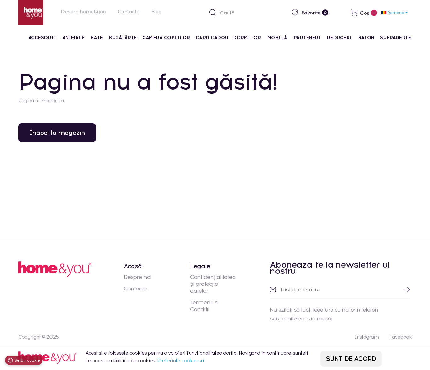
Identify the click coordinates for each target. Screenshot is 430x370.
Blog (156, 11)
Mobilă (277, 38)
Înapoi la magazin (57, 132)
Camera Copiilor (166, 38)
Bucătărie (123, 38)
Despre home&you (83, 11)
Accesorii (42, 38)
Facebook (400, 337)
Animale (73, 38)
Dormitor (247, 38)
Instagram (366, 337)
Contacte (128, 11)
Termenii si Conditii (204, 306)
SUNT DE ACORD (351, 358)
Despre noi (137, 276)
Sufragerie (395, 38)
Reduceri (339, 38)
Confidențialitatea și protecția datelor (213, 283)
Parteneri (307, 38)
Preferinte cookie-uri (180, 360)
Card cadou (212, 38)
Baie (96, 38)
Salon (366, 38)
